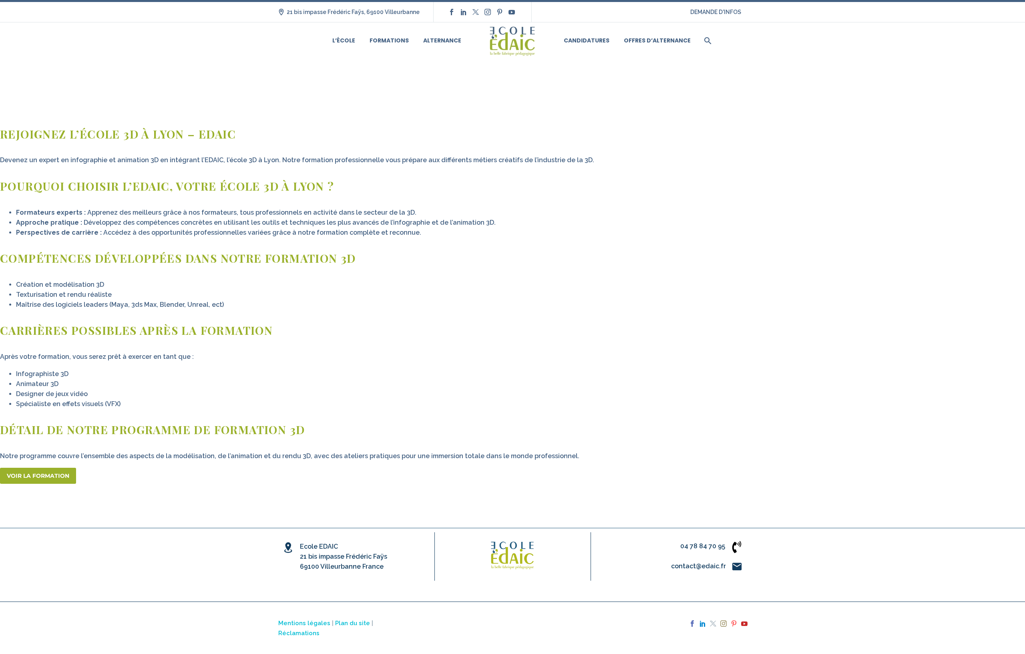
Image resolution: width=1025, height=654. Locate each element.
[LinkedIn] (464, 12)
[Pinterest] (500, 12)
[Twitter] (476, 12)
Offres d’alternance (657, 40)
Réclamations (299, 633)
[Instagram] (488, 12)
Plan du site (352, 623)
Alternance (442, 40)
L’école (343, 40)
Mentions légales (304, 623)
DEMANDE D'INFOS (715, 12)
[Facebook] (452, 12)
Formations (389, 40)
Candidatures (586, 40)
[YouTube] (512, 12)
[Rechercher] (707, 41)
